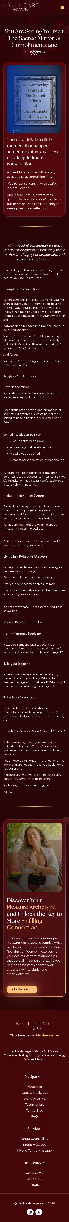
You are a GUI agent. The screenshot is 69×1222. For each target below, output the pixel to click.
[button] (62, 7)
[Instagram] (30, 1212)
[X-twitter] (38, 1212)
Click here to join (34, 1035)
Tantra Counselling (45, 746)
